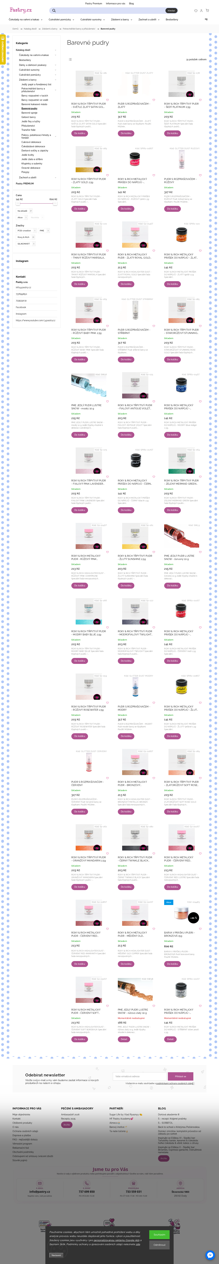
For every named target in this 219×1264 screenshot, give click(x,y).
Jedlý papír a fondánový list (36, 84)
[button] (210, 1255)
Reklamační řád (21, 1148)
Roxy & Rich (26, 237)
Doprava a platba (22, 1135)
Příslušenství (28, 125)
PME (44, 230)
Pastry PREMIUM (25, 183)
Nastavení (56, 1255)
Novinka (37, 217)
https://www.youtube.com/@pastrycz (35, 320)
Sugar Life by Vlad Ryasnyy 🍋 (126, 1114)
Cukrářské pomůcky (30, 75)
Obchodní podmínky (23, 1152)
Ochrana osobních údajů (25, 1131)
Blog (131, 3)
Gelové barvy (28, 117)
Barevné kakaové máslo (34, 104)
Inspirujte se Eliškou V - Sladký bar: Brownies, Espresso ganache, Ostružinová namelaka (180, 1150)
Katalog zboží (23, 50)
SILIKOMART (26, 244)
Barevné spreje (29, 113)
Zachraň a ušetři (27, 177)
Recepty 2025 (68, 1118)
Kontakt (17, 1118)
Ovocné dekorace (30, 168)
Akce (22, 217)
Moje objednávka (21, 1114)
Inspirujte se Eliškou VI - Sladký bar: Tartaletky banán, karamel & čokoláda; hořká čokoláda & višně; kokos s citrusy (178, 1140)
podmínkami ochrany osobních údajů (174, 1083)
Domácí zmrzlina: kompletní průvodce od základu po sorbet (179, 1132)
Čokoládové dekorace (33, 146)
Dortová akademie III (168, 1114)
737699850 (21, 294)
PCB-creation (26, 230)
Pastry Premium (93, 3)
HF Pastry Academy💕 (121, 1118)
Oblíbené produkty (22, 1123)
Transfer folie (28, 130)
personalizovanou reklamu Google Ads (116, 1240)
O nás (16, 1127)
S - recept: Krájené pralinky (172, 1118)
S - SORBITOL (165, 1123)
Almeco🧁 (115, 1123)
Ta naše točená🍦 (119, 1131)
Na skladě (25, 211)
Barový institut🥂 (118, 1127)
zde (138, 1244)
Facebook (21, 307)
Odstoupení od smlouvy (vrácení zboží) (33, 1156)
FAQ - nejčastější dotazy (25, 1139)
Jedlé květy (27, 155)
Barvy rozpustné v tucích (34, 95)
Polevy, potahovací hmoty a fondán (36, 136)
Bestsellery (25, 60)
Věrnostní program (22, 1143)
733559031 (21, 300)
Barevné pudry (29, 108)
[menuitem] (25, 19)
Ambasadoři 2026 (70, 1114)
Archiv (66, 1125)
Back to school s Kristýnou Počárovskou (179, 1127)
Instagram (21, 314)
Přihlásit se (180, 1076)
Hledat (171, 10)
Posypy (25, 172)
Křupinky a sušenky (31, 163)
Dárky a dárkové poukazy (32, 65)
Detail (124, 1039)
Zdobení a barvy (28, 79)
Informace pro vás (115, 3)
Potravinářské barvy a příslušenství (33, 90)
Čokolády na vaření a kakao (34, 55)
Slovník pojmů (20, 1160)
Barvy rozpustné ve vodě (34, 100)
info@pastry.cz (23, 287)
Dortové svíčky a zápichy (34, 150)
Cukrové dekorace (31, 142)
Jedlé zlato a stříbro (32, 159)
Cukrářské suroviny (29, 70)
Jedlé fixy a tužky (30, 121)
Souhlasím (159, 1234)
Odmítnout (159, 1244)
